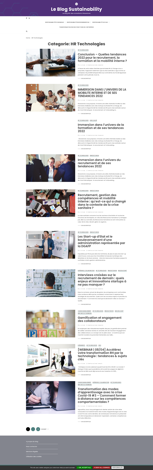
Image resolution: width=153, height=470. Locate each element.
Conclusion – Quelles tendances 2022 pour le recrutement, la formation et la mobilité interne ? (102, 57)
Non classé (93, 120)
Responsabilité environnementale (78, 22)
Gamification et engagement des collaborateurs (99, 319)
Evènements (81, 345)
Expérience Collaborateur (86, 270)
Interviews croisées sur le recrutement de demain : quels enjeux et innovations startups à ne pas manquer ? (102, 280)
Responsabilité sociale (100, 22)
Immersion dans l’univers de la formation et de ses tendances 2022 (101, 128)
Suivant (43, 429)
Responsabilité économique (54, 22)
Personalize (117, 467)
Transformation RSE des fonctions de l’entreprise (76, 27)
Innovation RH (94, 155)
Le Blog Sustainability (76, 9)
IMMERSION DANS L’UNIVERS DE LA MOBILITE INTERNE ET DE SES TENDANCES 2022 (102, 92)
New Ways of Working (85, 313)
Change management (84, 311)
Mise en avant (122, 270)
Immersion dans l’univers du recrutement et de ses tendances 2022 (99, 163)
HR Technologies (83, 50)
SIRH (99, 345)
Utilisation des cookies (34, 456)
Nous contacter (31, 446)
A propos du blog (32, 442)
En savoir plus (86, 78)
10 (38, 429)
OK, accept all (85, 467)
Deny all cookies (102, 467)
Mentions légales (32, 452)
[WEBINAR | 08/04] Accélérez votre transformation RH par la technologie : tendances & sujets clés (102, 354)
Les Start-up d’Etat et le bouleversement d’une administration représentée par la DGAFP (101, 241)
